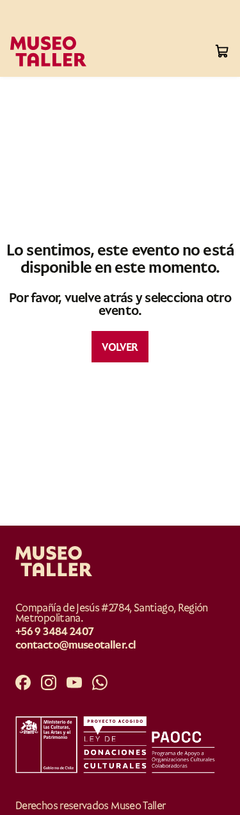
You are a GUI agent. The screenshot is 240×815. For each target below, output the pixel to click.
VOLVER (120, 346)
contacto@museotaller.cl (75, 644)
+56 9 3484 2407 (54, 630)
